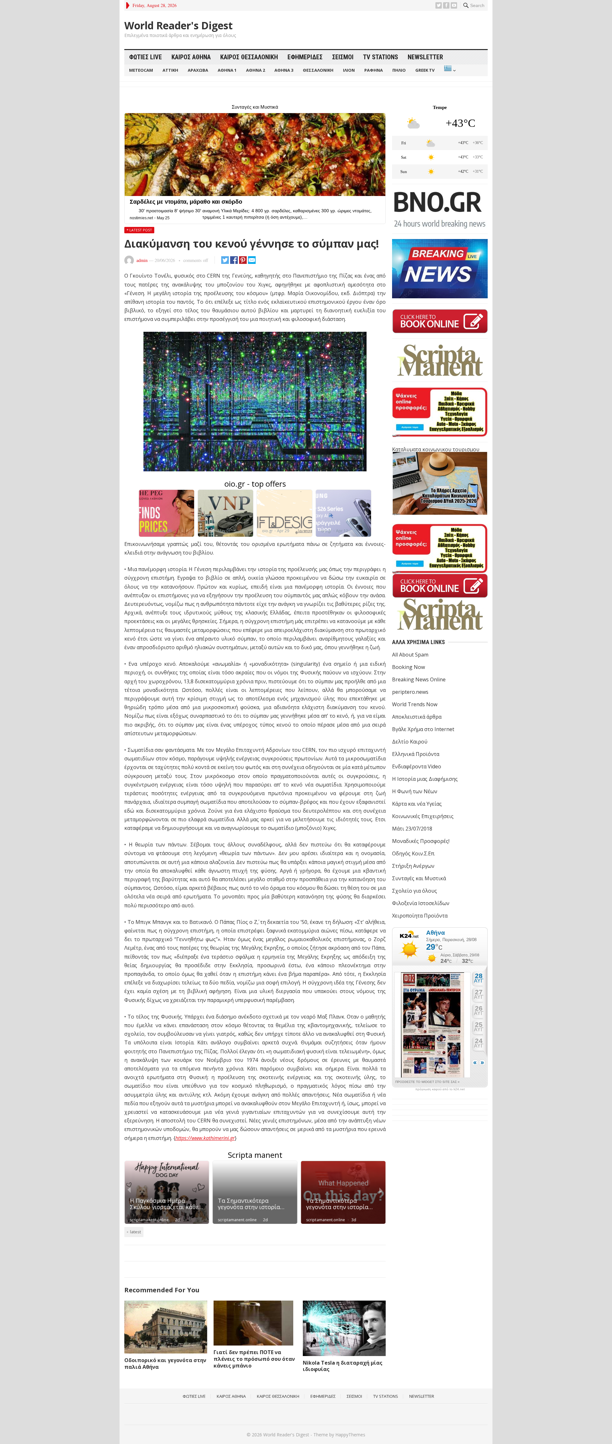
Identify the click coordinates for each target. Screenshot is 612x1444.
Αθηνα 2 (255, 70)
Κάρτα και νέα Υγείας (417, 803)
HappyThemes (350, 1435)
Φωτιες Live (145, 57)
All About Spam (410, 654)
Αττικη (170, 70)
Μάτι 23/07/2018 (412, 828)
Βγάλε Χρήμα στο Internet (423, 729)
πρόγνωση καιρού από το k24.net (440, 1089)
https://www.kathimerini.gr (205, 1138)
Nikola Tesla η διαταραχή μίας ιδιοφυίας (342, 1366)
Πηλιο (399, 70)
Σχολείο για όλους (414, 890)
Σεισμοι (342, 57)
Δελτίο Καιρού (409, 741)
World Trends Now (414, 704)
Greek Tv (424, 70)
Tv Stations (380, 57)
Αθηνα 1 (227, 70)
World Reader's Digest (178, 25)
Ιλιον (349, 70)
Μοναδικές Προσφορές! (420, 841)
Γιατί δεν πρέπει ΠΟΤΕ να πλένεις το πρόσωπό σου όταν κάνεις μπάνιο (254, 1359)
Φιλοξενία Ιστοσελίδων (420, 903)
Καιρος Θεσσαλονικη (249, 57)
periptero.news (410, 691)
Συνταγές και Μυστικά (419, 878)
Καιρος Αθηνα (191, 57)
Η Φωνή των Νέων (414, 791)
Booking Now (408, 667)
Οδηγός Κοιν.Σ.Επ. (413, 853)
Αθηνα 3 (283, 70)
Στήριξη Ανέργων (413, 865)
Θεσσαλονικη (318, 70)
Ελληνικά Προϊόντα (415, 754)
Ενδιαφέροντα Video (416, 766)
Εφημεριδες (305, 57)
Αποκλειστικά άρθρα (416, 716)
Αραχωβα (198, 70)
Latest (135, 1232)
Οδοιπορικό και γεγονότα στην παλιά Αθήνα (165, 1363)
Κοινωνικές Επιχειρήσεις (423, 816)
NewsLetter (425, 57)
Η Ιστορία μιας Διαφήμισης (425, 778)
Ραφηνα (373, 70)
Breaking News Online (419, 679)
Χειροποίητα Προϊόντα (420, 915)
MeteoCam (141, 70)
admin (142, 260)
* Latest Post (139, 230)
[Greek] (449, 70)
